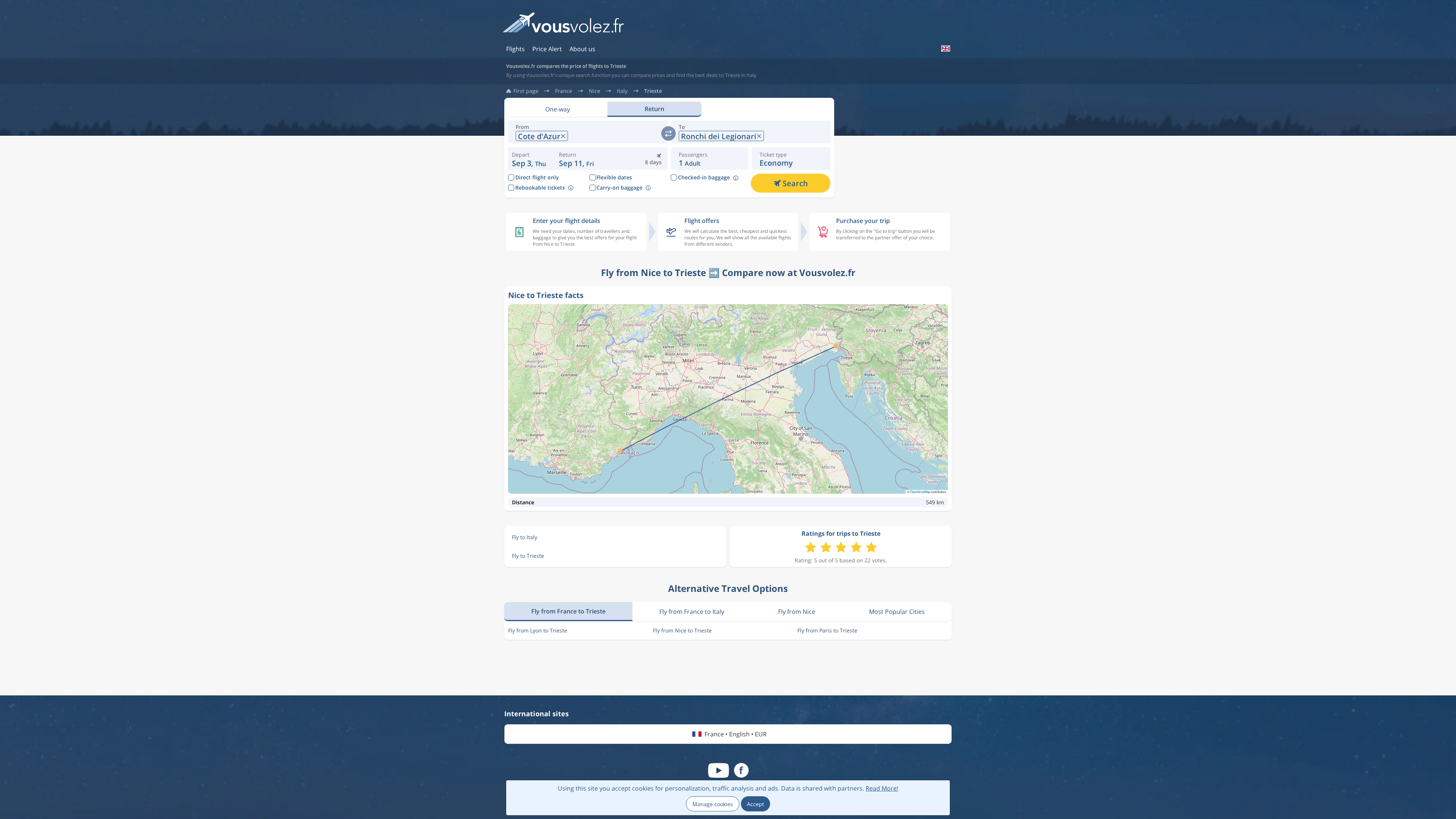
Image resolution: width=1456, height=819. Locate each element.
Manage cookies (712, 804)
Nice (594, 91)
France (563, 91)
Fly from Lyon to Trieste (537, 630)
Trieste (653, 91)
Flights (515, 49)
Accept (755, 804)
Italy (622, 91)
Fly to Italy (524, 537)
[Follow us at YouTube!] (718, 770)
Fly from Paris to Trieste (827, 630)
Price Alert (547, 49)
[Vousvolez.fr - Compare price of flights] (563, 25)
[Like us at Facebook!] (741, 770)
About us (582, 49)
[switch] (668, 133)
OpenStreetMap (920, 492)
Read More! (882, 788)
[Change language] (945, 48)
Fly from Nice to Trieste (682, 630)
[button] (576, 158)
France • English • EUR (735, 734)
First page (525, 91)
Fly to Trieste (528, 555)
